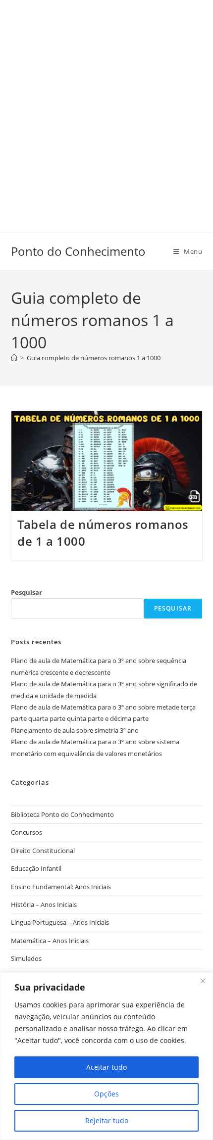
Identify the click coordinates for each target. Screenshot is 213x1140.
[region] (106, 1056)
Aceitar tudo (106, 1067)
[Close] (203, 981)
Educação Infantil (36, 868)
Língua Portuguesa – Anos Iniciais (60, 922)
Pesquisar (26, 592)
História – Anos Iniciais (44, 904)
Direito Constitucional (43, 850)
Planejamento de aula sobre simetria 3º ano (75, 730)
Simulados (26, 958)
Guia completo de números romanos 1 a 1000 (93, 357)
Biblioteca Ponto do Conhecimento (62, 814)
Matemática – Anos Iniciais (50, 940)
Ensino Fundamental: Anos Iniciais (61, 886)
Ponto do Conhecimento (78, 251)
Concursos (26, 832)
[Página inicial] (14, 357)
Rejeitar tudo (106, 1120)
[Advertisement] (106, 106)
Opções (106, 1093)
